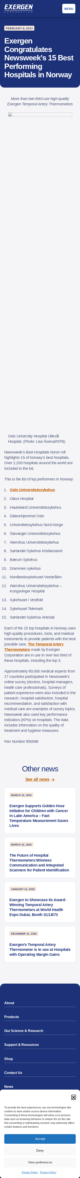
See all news (37, 779)
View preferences (40, 1162)
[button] (73, 1097)
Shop (8, 1059)
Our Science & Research (23, 1031)
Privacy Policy (30, 1172)
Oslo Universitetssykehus (32, 490)
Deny (40, 1150)
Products (11, 1017)
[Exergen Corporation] (18, 8)
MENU (68, 8)
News (8, 1087)
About (9, 1003)
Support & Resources (21, 1045)
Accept (40, 1139)
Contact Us (13, 1073)
